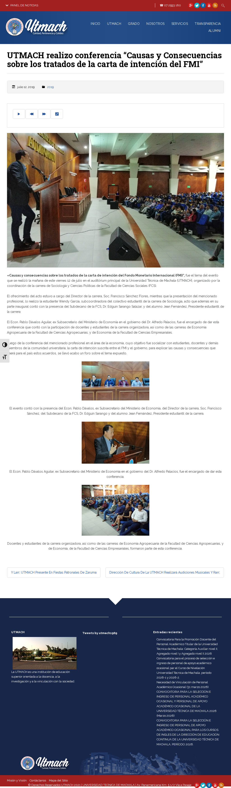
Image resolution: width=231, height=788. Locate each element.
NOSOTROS (155, 24)
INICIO (95, 24)
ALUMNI (214, 31)
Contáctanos (38, 780)
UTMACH (114, 24)
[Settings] (57, 114)
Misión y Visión (17, 780)
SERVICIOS (179, 24)
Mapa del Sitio (58, 780)
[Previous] (31, 114)
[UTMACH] (37, 37)
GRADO (134, 24)
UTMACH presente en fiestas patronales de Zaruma (54, 572)
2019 (50, 87)
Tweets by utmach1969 (99, 633)
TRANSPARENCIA (208, 24)
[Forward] (44, 114)
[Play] (19, 114)
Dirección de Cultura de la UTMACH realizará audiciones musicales (164, 572)
